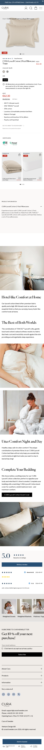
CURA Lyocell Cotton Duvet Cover (17, 495)
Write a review (22, 564)
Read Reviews (18, 58)
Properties (6, 99)
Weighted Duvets (9, 616)
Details (14, 99)
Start (4, 19)
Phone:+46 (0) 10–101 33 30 (12, 713)
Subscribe (22, 654)
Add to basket (22, 742)
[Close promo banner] (43, 1)
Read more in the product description (12, 128)
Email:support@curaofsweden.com (15, 710)
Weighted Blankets (25, 616)
